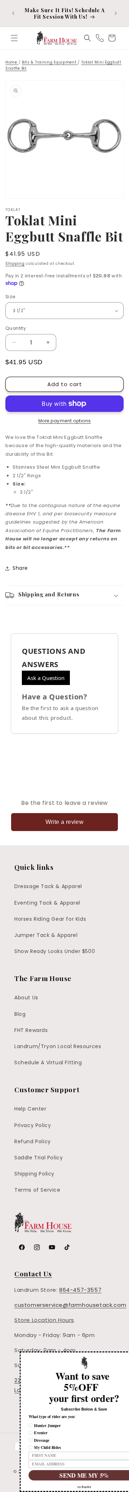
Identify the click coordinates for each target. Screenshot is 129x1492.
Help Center (30, 1108)
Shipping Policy (34, 1173)
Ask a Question (45, 677)
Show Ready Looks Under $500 (54, 951)
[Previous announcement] (13, 13)
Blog (19, 1014)
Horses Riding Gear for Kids (50, 919)
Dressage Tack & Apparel (48, 886)
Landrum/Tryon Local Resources (57, 1046)
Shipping (15, 263)
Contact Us (33, 1273)
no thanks (65, 1487)
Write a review (65, 822)
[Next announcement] (116, 13)
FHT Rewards (31, 1030)
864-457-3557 (80, 1290)
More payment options (64, 421)
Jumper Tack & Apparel (46, 935)
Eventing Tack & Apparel (47, 902)
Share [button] (20, 568)
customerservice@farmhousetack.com (70, 1305)
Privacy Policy (32, 1125)
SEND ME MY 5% (65, 1475)
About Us (26, 997)
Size (10, 296)
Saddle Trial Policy (38, 1157)
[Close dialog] (126, 1355)
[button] (14, 38)
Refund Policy (32, 1141)
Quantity (15, 328)
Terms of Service (37, 1189)
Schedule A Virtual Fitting (48, 1062)
